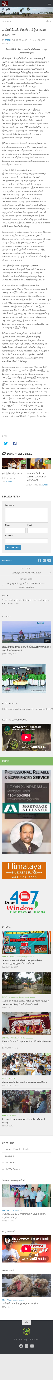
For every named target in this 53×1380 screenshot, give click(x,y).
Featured (6, 1210)
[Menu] (49, 3)
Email (29, 525)
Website (9, 535)
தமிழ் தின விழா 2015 (12, 473)
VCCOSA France (12, 1162)
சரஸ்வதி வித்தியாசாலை (25, 957)
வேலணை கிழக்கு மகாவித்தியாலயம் (22, 997)
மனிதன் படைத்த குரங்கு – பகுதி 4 (20, 1303)
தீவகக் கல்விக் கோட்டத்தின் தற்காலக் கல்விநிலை (24, 1082)
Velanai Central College (22, 1038)
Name (7, 525)
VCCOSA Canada (12, 1169)
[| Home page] (6, 3)
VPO (21, 1210)
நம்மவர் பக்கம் (18, 1300)
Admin (8, 40)
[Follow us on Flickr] (44, 560)
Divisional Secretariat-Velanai (18, 1149)
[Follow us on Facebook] (39, 560)
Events (5, 957)
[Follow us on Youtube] (49, 560)
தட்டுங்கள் (9, 1156)
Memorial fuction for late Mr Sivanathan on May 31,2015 (36, 476)
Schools (6, 21)
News (12, 957)
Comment (9, 505)
